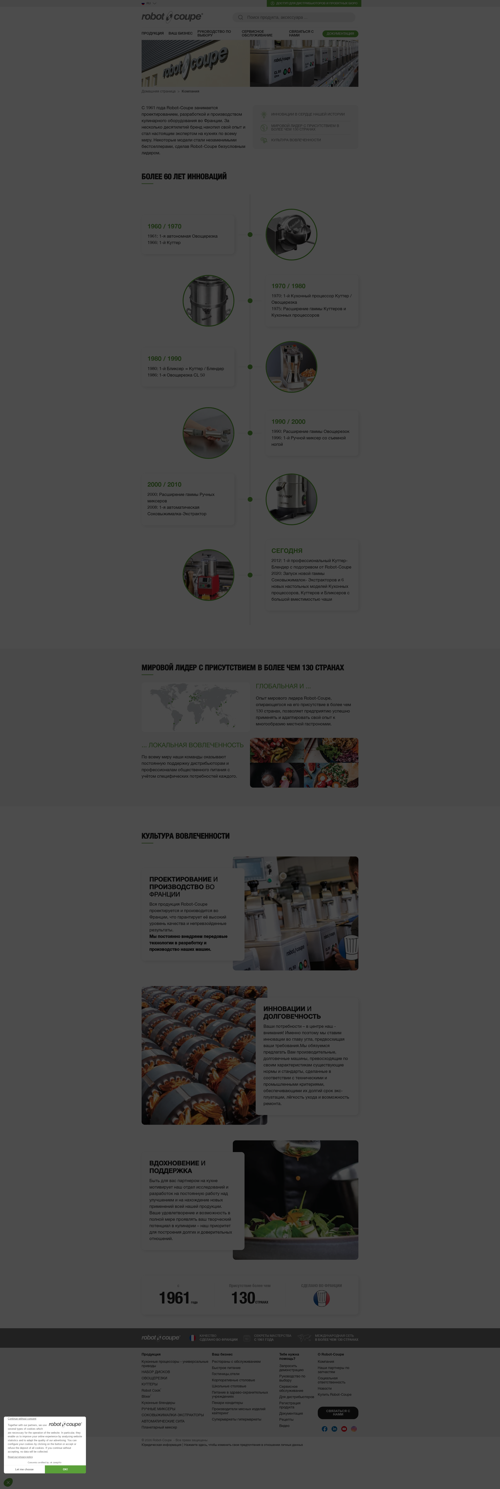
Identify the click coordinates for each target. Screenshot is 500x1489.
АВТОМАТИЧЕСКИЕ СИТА (163, 1421)
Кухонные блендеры (158, 1403)
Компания (326, 1362)
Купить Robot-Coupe (335, 1395)
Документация (291, 1413)
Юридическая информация (161, 1445)
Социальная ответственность (331, 1380)
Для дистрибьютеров (296, 1397)
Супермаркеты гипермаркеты (236, 1419)
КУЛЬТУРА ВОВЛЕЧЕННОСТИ (296, 140)
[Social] (325, 1428)
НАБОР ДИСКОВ (156, 1372)
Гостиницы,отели (225, 1374)
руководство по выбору (214, 33)
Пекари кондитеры (227, 1403)
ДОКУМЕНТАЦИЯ (340, 34)
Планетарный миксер (159, 1427)
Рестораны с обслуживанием (236, 1362)
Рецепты (286, 1419)
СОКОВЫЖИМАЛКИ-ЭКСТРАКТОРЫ (173, 1415)
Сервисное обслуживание (257, 33)
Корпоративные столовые (233, 1380)
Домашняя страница (159, 91)
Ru (148, 3)
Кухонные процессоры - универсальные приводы (175, 1364)
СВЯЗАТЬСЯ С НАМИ (338, 1413)
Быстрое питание (226, 1368)
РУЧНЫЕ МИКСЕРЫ (158, 1409)
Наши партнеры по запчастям (333, 1370)
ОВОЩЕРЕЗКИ (154, 1378)
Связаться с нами (301, 33)
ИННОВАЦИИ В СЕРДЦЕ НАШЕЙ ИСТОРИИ (308, 114)
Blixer (146, 1396)
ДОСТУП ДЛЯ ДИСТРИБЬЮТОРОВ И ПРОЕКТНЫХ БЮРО (316, 3)
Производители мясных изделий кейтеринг (238, 1411)
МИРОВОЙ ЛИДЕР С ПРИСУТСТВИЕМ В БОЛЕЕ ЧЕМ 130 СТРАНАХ (305, 127)
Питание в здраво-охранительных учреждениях (240, 1395)
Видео (284, 1426)
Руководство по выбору (292, 1378)
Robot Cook (151, 1390)
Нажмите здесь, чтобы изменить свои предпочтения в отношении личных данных (243, 1445)
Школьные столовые (229, 1386)
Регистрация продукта (290, 1405)
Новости (325, 1388)
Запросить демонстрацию (291, 1368)
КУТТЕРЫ (150, 1384)
